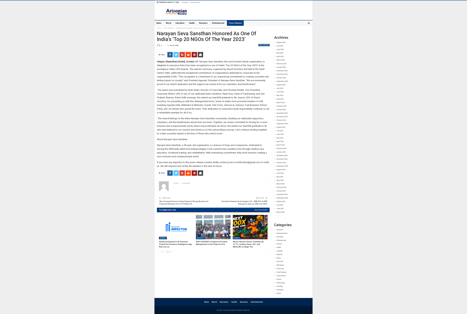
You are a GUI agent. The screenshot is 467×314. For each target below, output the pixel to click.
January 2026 (281, 67)
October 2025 (281, 78)
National (279, 254)
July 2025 (280, 88)
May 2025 (280, 95)
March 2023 (281, 184)
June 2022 (280, 208)
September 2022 (282, 198)
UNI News (280, 290)
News (158, 23)
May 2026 (280, 53)
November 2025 (282, 74)
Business (185, 2)
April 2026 (280, 56)
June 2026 (280, 49)
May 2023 (280, 177)
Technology (281, 283)
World (168, 23)
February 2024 (281, 148)
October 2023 (281, 162)
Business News (282, 233)
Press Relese (281, 276)
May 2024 (280, 138)
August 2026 (281, 42)
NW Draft (280, 261)
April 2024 (280, 141)
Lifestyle (280, 251)
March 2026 (281, 60)
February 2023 (281, 187)
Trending (280, 286)
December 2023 (282, 155)
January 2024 (281, 152)
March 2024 (281, 145)
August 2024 (281, 127)
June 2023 (280, 173)
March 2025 (281, 102)
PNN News (280, 265)
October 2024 (281, 120)
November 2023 (282, 159)
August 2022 (281, 201)
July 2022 (280, 205)
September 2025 (282, 81)
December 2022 (282, 194)
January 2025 (281, 109)
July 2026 (280, 46)
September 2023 (282, 166)
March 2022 (281, 212)
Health (192, 23)
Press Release (235, 23)
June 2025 (280, 92)
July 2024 (280, 131)
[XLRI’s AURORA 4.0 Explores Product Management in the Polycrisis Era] (213, 227)
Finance (279, 244)
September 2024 (282, 124)
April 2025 (280, 99)
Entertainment (195, 2)
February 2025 (281, 106)
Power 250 (280, 269)
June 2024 (280, 134)
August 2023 (281, 169)
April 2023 (280, 180)
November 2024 (282, 117)
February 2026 (281, 64)
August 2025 (281, 85)
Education (180, 23)
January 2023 (281, 191)
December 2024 (282, 113)
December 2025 (282, 71)
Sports (279, 279)
